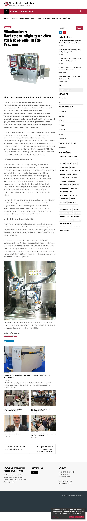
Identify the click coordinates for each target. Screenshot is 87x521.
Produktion (63, 202)
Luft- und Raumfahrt (65, 184)
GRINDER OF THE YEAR (27, 11)
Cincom (69, 163)
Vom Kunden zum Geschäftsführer (13, 434)
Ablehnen (71, 517)
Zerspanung (76, 227)
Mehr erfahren (56, 517)
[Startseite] (6, 11)
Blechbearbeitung (74, 160)
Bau (60, 102)
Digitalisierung (64, 167)
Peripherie (62, 120)
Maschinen (7, 27)
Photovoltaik (63, 129)
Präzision (74, 206)
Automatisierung (73, 156)
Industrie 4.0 (75, 177)
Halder (62, 177)
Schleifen (77, 213)
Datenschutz (79, 495)
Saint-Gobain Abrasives (66, 213)
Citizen (75, 163)
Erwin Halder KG (75, 170)
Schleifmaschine (64, 216)
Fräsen (69, 174)
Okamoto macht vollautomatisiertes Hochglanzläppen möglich (13, 410)
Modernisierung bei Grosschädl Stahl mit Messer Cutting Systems (42, 410)
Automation (62, 98)
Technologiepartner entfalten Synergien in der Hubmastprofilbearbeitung (44, 449)
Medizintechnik (74, 188)
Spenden (61, 134)
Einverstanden (79, 517)
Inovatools (63, 181)
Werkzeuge (65, 81)
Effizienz (72, 167)
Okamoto (72, 198)
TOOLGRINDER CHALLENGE (67, 143)
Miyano (75, 195)
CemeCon (62, 163)
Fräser (75, 174)
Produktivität (72, 202)
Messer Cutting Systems (66, 191)
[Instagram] (61, 33)
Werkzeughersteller (65, 223)
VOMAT (70, 220)
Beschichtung (63, 160)
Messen (61, 116)
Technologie (39, 431)
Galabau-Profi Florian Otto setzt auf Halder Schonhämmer (16, 448)
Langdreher (71, 181)
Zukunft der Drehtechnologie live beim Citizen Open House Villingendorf (43, 434)
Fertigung (62, 174)
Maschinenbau (64, 188)
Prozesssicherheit (65, 206)
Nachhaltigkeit (64, 198)
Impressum (71, 495)
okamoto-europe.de (10, 336)
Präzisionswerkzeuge (66, 209)
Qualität (76, 209)
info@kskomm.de (66, 483)
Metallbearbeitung (65, 195)
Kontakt (64, 495)
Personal (11, 431)
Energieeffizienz (64, 170)
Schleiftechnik (75, 216)
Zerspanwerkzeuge (65, 230)
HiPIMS (67, 177)
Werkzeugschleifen (65, 227)
